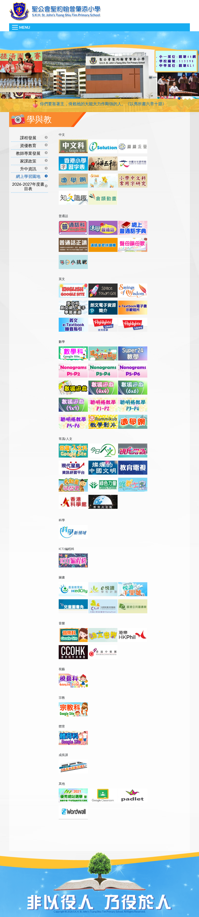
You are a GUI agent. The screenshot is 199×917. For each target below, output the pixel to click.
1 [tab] (179, 98)
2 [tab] (183, 98)
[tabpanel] (99, 71)
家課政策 (28, 160)
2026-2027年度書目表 (28, 186)
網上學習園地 (28, 176)
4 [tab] (191, 98)
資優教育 (28, 145)
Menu (24, 27)
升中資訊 (28, 168)
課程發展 (28, 137)
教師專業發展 (28, 153)
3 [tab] (187, 98)
